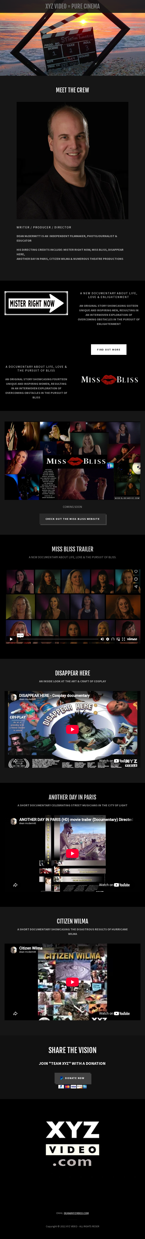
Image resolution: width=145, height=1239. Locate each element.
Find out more (108, 349)
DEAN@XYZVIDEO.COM (76, 1213)
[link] (72, 7)
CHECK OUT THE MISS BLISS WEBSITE (73, 519)
